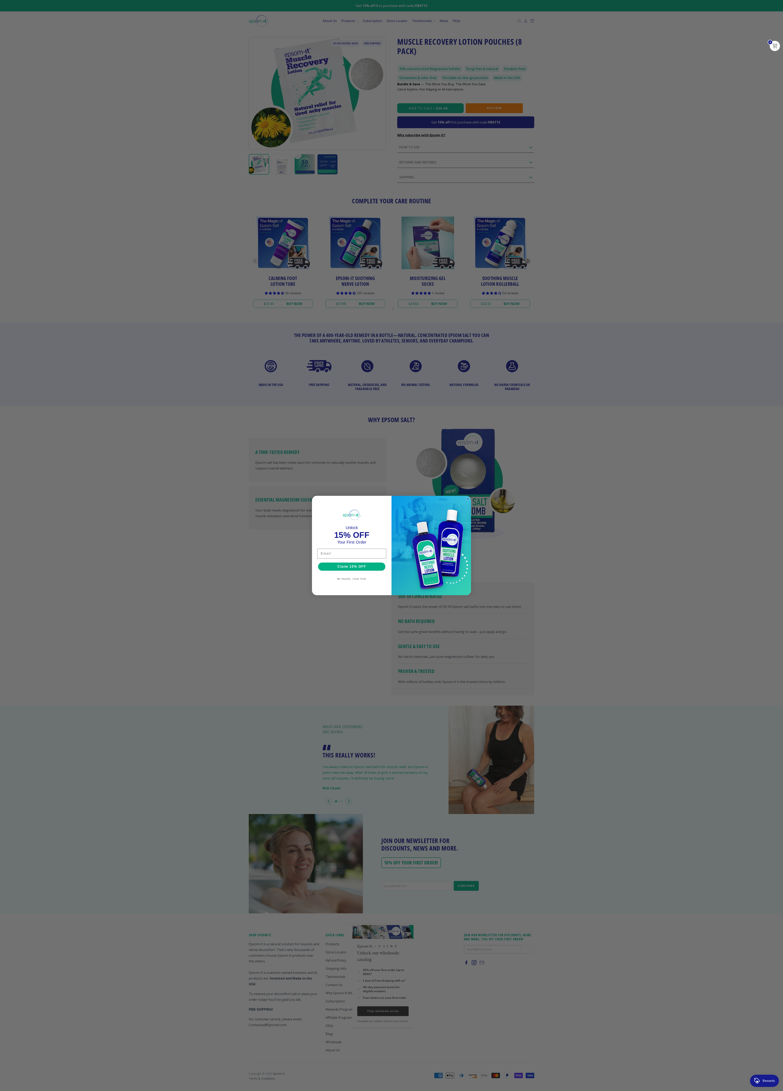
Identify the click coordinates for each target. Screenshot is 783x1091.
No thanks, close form (351, 579)
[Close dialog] (468, 499)
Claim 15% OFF (351, 566)
